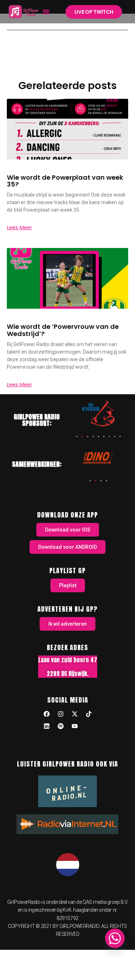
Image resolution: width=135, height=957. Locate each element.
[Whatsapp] (115, 938)
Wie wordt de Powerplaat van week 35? (65, 181)
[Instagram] (60, 714)
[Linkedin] (46, 726)
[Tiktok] (88, 714)
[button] (46, 11)
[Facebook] (46, 714)
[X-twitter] (74, 714)
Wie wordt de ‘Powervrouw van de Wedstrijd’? (63, 330)
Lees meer (19, 227)
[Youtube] (74, 726)
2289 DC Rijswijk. (68, 673)
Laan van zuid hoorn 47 (67, 659)
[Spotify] (60, 726)
